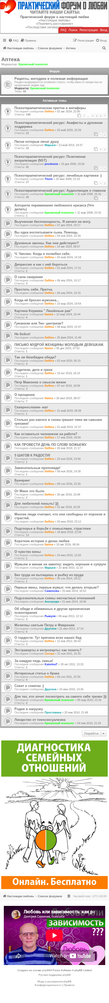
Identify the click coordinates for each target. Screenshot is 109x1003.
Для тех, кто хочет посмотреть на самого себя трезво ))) (60, 696)
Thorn (49, 178)
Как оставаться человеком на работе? (45, 434)
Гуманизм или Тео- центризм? (38, 323)
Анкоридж (52, 601)
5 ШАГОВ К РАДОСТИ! (32, 455)
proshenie (51, 163)
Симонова (52, 590)
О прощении (24, 395)
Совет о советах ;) (29, 686)
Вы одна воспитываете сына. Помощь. (46, 232)
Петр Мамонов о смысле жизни (40, 382)
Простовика (53, 712)
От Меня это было (29, 491)
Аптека (10, 59)
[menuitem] (13, 40)
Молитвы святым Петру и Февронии (44, 625)
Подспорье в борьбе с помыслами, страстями (52, 528)
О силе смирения (28, 277)
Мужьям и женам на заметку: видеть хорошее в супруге (60, 564)
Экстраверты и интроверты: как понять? (48, 650)
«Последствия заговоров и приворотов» (55, 27)
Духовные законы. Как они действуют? (46, 243)
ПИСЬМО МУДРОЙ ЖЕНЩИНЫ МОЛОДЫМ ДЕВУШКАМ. (59, 345)
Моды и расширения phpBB (54, 981)
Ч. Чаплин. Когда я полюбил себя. (42, 254)
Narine (49, 314)
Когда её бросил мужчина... (36, 300)
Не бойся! (22, 334)
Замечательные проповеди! (37, 468)
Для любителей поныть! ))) (36, 503)
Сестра (49, 653)
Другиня (50, 628)
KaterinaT (51, 664)
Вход (103, 30)
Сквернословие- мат (31, 407)
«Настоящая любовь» (54, 20)
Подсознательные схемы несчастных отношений (54, 598)
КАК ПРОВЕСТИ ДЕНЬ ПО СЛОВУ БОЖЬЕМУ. (50, 445)
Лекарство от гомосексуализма (39, 720)
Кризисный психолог (33, 64)
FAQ (63, 30)
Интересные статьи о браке (36, 673)
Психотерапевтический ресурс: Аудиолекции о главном (60, 190)
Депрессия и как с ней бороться (40, 264)
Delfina (49, 111)
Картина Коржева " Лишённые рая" (43, 311)
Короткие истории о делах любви (41, 541)
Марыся (50, 145)
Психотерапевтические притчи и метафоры (50, 108)
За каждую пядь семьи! (33, 661)
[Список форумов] (54, 7)
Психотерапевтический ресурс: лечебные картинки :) (58, 175)
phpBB (46, 970)
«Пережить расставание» (54, 23)
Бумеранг (22, 480)
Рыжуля (50, 616)
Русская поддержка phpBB (55, 974)
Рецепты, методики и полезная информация (51, 79)
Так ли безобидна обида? (35, 357)
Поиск (73, 30)
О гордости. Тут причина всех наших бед (47, 638)
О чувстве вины (27, 552)
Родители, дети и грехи (33, 370)
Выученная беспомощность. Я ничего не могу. (52, 222)
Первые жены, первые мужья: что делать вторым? (56, 587)
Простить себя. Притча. (33, 289)
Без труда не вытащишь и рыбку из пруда (48, 575)
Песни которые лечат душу (36, 142)
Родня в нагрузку (28, 709)
